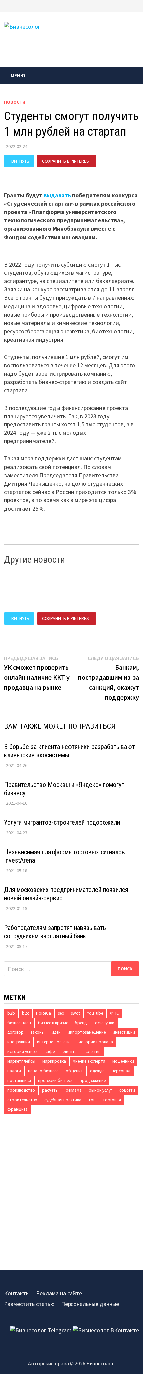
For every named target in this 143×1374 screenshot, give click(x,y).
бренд (81, 1023)
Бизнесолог (100, 1363)
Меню (18, 75)
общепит (74, 1071)
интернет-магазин (54, 1042)
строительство (22, 1100)
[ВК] (137, 5)
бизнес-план (19, 1023)
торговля (112, 1100)
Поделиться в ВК (28, 173)
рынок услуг (100, 1090)
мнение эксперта (89, 1061)
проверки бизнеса (55, 1080)
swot (75, 1013)
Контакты (17, 1293)
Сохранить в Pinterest (66, 161)
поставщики (19, 1080)
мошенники (123, 1061)
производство (21, 1090)
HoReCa (43, 1013)
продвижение (93, 1080)
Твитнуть (19, 161)
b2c (25, 1013)
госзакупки (104, 1023)
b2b (11, 1013)
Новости (14, 102)
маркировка (54, 1061)
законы (38, 1032)
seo (61, 1013)
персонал (121, 1071)
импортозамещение (87, 1032)
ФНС (114, 1013)
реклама (74, 1090)
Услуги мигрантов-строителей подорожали (62, 822)
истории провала (96, 1042)
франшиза (17, 1109)
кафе (50, 1051)
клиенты (70, 1051)
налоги (14, 1071)
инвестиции (124, 1032)
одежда (97, 1071)
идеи (56, 1032)
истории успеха (22, 1051)
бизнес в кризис (53, 1023)
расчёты (50, 1090)
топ (92, 1100)
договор (15, 1032)
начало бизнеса (43, 1071)
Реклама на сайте (59, 1293)
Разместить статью (29, 1304)
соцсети (127, 1090)
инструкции (18, 1042)
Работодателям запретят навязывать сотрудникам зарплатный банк (55, 932)
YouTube (95, 1013)
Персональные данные (90, 1304)
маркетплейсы (21, 1061)
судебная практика (62, 1100)
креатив (92, 1051)
